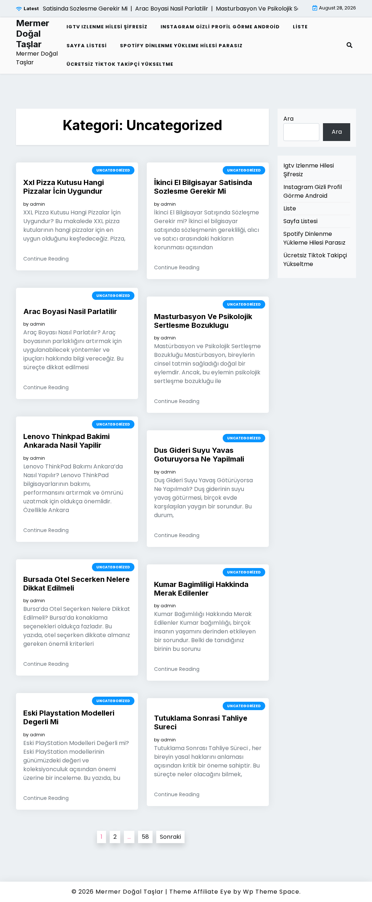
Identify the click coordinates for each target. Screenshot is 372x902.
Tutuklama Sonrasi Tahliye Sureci (200, 722)
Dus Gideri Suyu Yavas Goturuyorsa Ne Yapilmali (199, 454)
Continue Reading (46, 258)
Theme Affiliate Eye (200, 891)
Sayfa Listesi (86, 45)
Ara (288, 118)
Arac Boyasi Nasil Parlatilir (70, 311)
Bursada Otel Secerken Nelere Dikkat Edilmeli (76, 583)
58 (145, 837)
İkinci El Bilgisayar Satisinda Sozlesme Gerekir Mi (203, 187)
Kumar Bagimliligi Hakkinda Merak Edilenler (201, 588)
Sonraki (170, 837)
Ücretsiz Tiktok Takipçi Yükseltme (119, 64)
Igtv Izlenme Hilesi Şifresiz (106, 26)
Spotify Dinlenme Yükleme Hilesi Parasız (181, 45)
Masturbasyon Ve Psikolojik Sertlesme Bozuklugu (203, 321)
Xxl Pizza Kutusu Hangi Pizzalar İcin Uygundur (63, 187)
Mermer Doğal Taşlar (32, 33)
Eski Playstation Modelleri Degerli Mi (68, 717)
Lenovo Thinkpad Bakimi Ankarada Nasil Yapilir (66, 441)
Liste (300, 26)
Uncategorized (113, 170)
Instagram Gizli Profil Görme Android (220, 26)
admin (37, 204)
